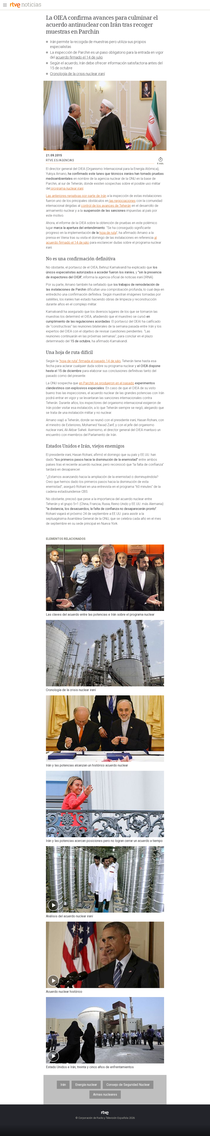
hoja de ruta (107, 233)
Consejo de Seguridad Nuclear (128, 1085)
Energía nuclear (86, 1085)
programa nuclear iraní (66, 188)
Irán (63, 1085)
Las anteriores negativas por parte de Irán (76, 196)
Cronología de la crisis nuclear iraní (77, 74)
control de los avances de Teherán (106, 206)
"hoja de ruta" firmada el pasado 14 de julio (90, 361)
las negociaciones (122, 201)
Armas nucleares (105, 1094)
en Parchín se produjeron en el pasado (106, 383)
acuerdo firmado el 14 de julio (79, 57)
